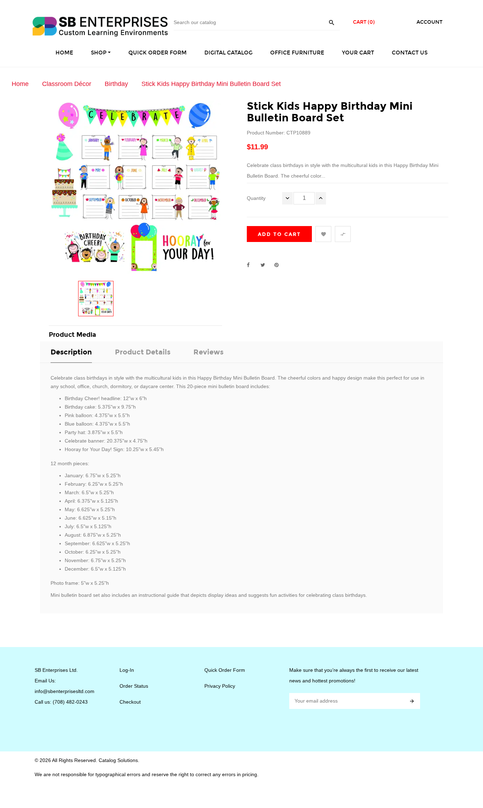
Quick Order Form (224, 670)
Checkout (130, 702)
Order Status (134, 686)
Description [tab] (71, 352)
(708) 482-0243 (70, 702)
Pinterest (279, 265)
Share (252, 265)
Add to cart (279, 234)
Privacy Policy (219, 686)
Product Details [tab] (142, 352)
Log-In (127, 670)
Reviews (208, 352)
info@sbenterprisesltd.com (64, 691)
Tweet (266, 265)
